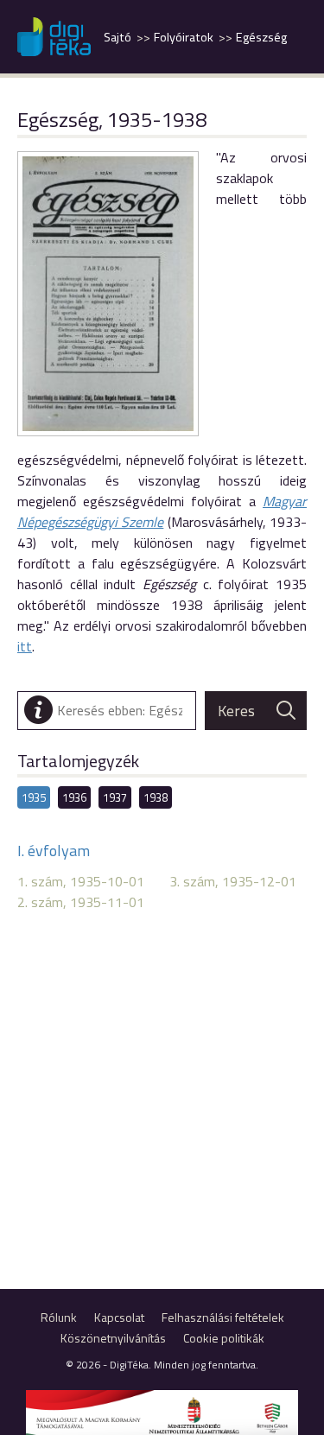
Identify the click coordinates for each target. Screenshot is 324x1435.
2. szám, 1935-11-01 (80, 902)
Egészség (261, 37)
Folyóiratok (183, 37)
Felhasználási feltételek (223, 1317)
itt (24, 646)
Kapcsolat (119, 1317)
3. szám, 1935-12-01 (232, 881)
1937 (115, 797)
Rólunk (59, 1317)
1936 (74, 797)
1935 (34, 797)
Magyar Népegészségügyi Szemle (162, 511)
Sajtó (117, 37)
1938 (155, 797)
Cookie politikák (223, 1338)
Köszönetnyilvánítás (113, 1338)
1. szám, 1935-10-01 (80, 881)
